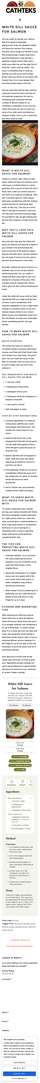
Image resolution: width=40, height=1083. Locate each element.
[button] (31, 798)
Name (5, 1012)
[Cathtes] (20, 15)
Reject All (19, 1068)
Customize (19, 1063)
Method (22, 785)
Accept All (19, 1074)
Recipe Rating (8, 971)
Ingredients (11, 785)
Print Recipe (13, 705)
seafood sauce (21, 927)
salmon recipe (8, 927)
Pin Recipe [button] (26, 705)
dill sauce (18, 923)
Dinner (16, 920)
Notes (31, 785)
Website (5, 1030)
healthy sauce (29, 923)
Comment (7, 979)
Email (5, 1021)
